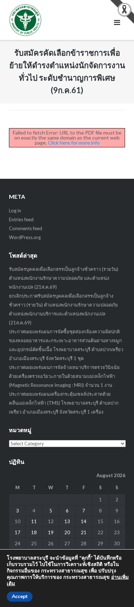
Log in (15, 210)
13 (67, 521)
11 (34, 521)
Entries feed (21, 219)
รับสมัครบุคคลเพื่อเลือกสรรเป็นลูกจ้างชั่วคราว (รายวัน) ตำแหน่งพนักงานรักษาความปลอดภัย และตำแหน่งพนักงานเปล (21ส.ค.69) (63, 278)
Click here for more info (74, 143)
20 (67, 532)
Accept (20, 596)
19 (51, 532)
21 (83, 532)
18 (34, 532)
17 (17, 532)
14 (83, 521)
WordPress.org (25, 237)
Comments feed (25, 228)
